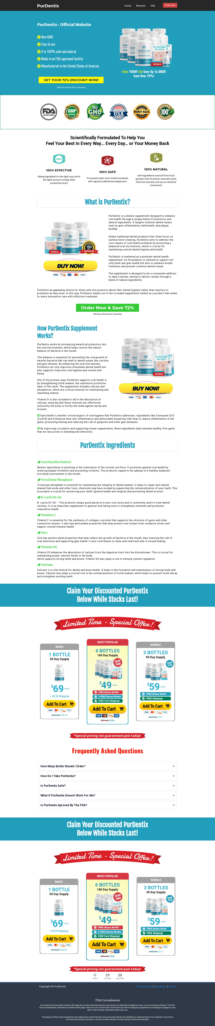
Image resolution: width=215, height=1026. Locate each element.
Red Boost (88, 991)
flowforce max (75, 989)
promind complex (62, 989)
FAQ (152, 5)
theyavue (65, 991)
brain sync (77, 992)
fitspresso (57, 991)
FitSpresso (85, 989)
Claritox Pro (94, 989)
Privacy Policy (144, 986)
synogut (69, 992)
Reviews (140, 5)
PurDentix (114, 215)
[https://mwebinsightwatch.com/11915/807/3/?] (170, 5)
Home (127, 5)
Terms (172, 986)
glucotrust (52, 992)
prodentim (61, 992)
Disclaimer (160, 986)
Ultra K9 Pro (43, 992)
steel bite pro (50, 989)
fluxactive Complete (46, 991)
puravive (73, 991)
